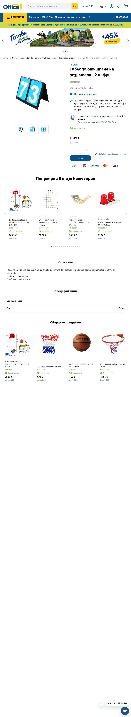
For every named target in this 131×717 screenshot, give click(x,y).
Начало (6, 58)
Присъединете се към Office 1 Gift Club (97, 122)
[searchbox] (52, 6)
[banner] (65, 37)
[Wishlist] (119, 6)
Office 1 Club (47, 17)
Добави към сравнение (108, 154)
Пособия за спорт (66, 58)
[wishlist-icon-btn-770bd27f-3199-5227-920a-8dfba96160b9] (125, 154)
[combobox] (89, 6)
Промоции (34, 17)
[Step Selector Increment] (85, 150)
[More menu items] (89, 17)
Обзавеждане (50, 58)
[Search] (75, 6)
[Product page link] (21, 199)
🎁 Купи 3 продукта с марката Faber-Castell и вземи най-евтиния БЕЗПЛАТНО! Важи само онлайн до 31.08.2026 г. (65, 25)
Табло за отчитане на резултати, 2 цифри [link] (97, 58)
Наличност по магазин (85, 94)
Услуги (82, 17)
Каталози (72, 17)
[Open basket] (126, 6)
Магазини (60, 17)
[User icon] (112, 6)
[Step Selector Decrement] (72, 150)
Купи (80, 158)
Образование (18, 58)
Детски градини (33, 58)
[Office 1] (12, 6)
